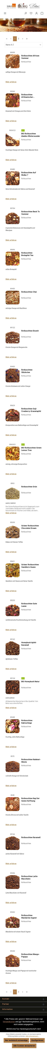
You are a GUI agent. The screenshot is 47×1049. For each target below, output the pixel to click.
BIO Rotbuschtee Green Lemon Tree (31, 449)
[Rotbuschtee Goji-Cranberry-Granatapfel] (13, 414)
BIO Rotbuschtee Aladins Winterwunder (30, 135)
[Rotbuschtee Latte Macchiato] (13, 882)
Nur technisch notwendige (16, 1040)
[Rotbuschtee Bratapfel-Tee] (13, 258)
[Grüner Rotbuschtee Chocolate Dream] (13, 531)
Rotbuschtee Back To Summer (30, 213)
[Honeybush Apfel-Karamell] (13, 648)
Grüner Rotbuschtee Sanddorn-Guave (30, 566)
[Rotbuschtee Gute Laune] (13, 609)
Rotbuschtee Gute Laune (29, 605)
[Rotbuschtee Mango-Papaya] (13, 960)
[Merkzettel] (31, 13)
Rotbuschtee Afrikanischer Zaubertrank (27, 96)
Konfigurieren (37, 1040)
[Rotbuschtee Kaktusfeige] (13, 726)
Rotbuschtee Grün (29, 487)
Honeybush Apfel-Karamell (29, 643)
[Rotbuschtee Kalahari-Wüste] (13, 765)
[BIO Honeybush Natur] (13, 687)
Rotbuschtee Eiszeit (30, 331)
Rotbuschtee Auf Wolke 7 (28, 173)
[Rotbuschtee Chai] (13, 297)
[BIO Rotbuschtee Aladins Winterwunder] (13, 139)
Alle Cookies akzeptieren (24, 1046)
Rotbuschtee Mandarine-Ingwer (29, 916)
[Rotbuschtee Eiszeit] (13, 336)
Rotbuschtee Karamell (30, 837)
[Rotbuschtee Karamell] (13, 843)
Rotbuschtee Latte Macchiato (29, 877)
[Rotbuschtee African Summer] (13, 61)
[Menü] (5, 13)
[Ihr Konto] (36, 13)
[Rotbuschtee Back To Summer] (13, 217)
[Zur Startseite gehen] (23, 6)
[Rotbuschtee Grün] (13, 492)
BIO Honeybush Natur (30, 681)
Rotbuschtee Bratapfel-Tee (27, 254)
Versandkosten (9, 1022)
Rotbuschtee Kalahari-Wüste (30, 760)
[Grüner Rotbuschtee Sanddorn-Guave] (13, 570)
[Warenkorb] (42, 13)
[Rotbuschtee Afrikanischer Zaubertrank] (13, 100)
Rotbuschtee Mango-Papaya (30, 955)
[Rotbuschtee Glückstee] (13, 375)
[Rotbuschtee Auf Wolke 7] (13, 178)
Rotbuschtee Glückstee (26, 371)
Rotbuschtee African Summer (30, 57)
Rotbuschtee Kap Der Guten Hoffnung (30, 799)
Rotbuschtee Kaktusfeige (26, 721)
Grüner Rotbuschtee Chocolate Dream (30, 527)
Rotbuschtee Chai (29, 292)
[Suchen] (25, 13)
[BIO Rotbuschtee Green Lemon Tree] (13, 453)
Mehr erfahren (11, 82)
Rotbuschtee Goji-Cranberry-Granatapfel (31, 410)
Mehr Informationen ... (32, 1036)
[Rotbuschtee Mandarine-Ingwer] (13, 921)
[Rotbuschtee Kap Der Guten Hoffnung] (13, 804)
